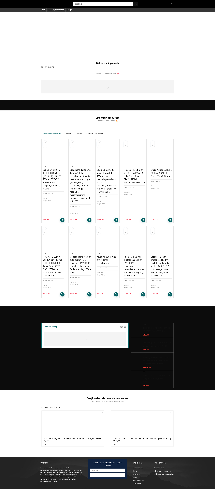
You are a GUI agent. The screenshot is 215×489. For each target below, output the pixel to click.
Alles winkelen (138, 468)
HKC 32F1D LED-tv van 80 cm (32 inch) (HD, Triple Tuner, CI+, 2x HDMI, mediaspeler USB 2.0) (134, 176)
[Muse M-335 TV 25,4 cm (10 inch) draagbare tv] (107, 240)
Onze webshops (138, 480)
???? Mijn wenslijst (56, 10)
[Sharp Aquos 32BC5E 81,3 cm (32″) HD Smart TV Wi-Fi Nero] (161, 154)
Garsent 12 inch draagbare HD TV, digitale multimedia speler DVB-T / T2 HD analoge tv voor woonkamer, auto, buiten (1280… (160, 266)
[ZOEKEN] (135, 4)
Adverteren (137, 483)
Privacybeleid (159, 468)
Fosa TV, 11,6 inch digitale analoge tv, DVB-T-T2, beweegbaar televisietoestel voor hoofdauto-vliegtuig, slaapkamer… (134, 266)
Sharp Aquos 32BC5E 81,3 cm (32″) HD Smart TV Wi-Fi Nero (161, 173)
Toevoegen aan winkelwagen (62, 220)
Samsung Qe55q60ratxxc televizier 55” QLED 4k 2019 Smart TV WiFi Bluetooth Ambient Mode (157, 361)
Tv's (44, 166)
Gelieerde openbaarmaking (164, 474)
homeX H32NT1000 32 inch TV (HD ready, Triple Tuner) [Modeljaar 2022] (157, 378)
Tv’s (43, 10)
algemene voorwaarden (162, 471)
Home (135, 471)
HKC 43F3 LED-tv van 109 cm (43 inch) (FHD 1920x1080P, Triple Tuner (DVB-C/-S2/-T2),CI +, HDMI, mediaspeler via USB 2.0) (53, 266)
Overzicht (136, 474)
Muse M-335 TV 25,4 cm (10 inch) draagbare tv (107, 259)
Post (45, 444)
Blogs (69, 10)
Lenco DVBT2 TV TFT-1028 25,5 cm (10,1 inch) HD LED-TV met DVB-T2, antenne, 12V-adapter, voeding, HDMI (52, 179)
